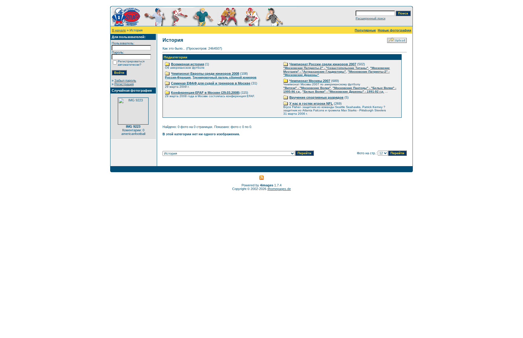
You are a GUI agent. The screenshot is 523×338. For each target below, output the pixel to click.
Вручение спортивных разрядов (316, 97)
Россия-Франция (178, 77)
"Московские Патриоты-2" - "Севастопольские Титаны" (325, 68)
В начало (119, 30)
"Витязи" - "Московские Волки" (307, 88)
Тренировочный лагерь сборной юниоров (224, 77)
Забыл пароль (125, 80)
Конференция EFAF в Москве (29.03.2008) (205, 92)
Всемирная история (187, 64)
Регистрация (124, 84)
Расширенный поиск (370, 18)
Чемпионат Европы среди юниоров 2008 (205, 73)
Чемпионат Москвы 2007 (309, 81)
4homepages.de (279, 189)
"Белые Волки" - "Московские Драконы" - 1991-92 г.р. (343, 91)
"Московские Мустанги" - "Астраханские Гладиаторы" (336, 69)
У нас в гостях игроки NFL (311, 103)
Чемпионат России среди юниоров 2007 (322, 64)
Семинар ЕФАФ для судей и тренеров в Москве (210, 83)
